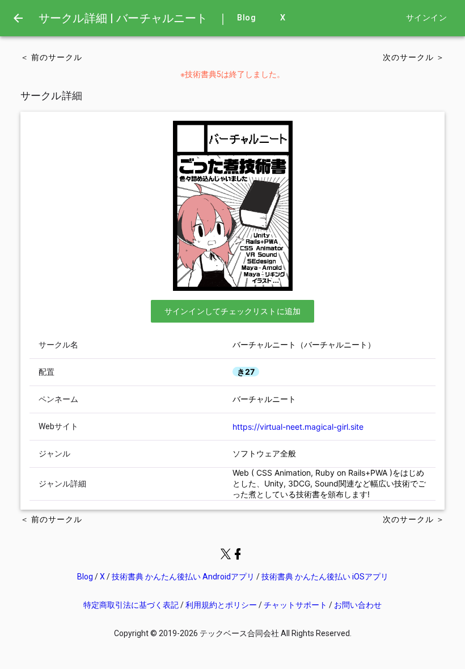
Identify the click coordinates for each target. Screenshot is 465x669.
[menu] (18, 18)
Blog (246, 18)
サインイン (426, 18)
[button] (232, 311)
